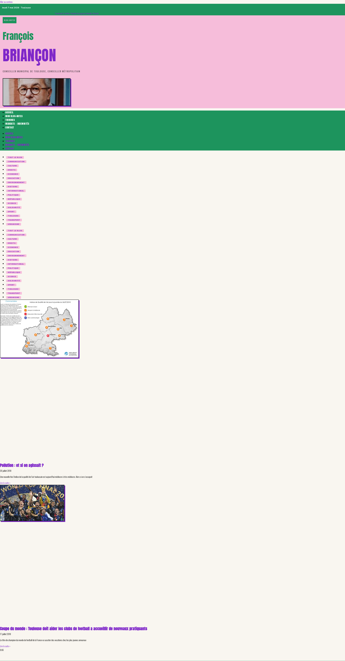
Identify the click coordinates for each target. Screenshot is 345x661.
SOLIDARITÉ (14, 208)
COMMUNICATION (16, 162)
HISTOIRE (12, 187)
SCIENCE (12, 203)
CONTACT (9, 127)
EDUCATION (13, 178)
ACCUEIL (9, 112)
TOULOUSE (13, 216)
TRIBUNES (10, 120)
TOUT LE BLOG (15, 157)
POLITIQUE (13, 195)
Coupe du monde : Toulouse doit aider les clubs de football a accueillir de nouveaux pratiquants (73, 628)
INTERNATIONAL (16, 191)
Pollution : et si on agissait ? (22, 465)
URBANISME (13, 224)
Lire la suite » (5, 483)
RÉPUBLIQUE (14, 199)
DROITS (11, 170)
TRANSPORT (14, 220)
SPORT (11, 212)
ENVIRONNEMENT (16, 182)
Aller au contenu (6, 2)
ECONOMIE (13, 174)
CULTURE (12, 166)
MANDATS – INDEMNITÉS (17, 123)
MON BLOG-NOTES (14, 116)
